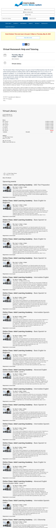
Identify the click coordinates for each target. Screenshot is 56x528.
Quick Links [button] (8, 23)
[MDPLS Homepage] (28, 4)
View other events (28, 37)
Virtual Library (16, 64)
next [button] (51, 131)
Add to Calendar (15, 59)
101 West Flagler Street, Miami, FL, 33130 (11, 174)
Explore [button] (30, 23)
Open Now (28, 14)
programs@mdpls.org (7, 114)
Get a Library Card (28, 12)
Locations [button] (15, 23)
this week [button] (28, 131)
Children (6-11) (18, 96)
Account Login (28, 9)
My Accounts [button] (44, 23)
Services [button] (37, 23)
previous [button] (5, 131)
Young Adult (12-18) (11, 96)
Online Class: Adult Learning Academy (26, 185)
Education (10, 98)
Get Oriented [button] (23, 23)
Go (25, 18)
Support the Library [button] (9, 26)
